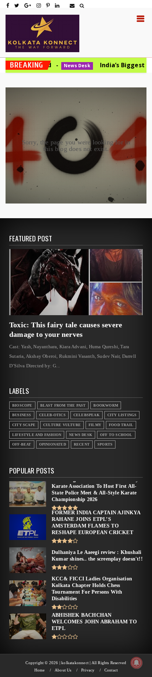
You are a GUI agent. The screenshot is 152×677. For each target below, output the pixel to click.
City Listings (122, 415)
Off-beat (21, 444)
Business (21, 415)
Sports (105, 444)
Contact (111, 670)
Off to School (116, 435)
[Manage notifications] (136, 663)
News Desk (52, 65)
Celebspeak (86, 415)
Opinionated (52, 444)
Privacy (87, 670)
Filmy (95, 425)
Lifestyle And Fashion (36, 435)
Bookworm (105, 405)
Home (39, 670)
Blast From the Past (63, 405)
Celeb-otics (52, 415)
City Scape (23, 425)
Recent (82, 444)
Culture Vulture (62, 425)
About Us (63, 670)
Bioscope (22, 405)
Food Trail (121, 425)
